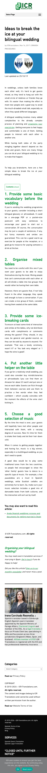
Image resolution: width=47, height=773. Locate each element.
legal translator (33, 629)
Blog (6, 731)
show (16, 187)
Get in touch (26, 560)
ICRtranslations (13, 46)
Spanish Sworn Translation (14, 741)
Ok (18, 769)
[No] (44, 765)
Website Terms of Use (22, 706)
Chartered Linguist (27, 626)
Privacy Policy (19, 676)
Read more (27, 769)
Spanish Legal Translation (14, 744)
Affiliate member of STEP (24, 640)
